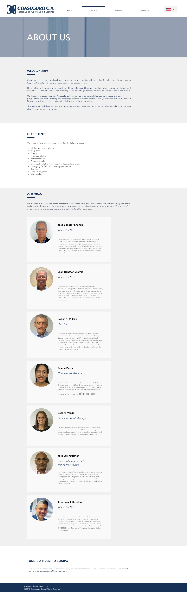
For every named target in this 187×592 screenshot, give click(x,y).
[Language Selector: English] (170, 9)
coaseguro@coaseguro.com (55, 571)
